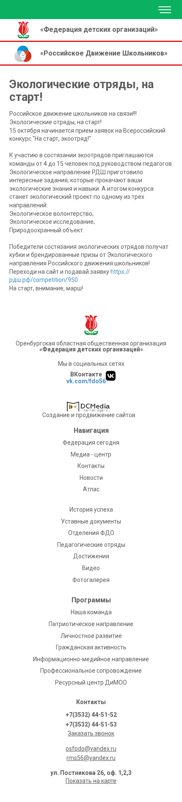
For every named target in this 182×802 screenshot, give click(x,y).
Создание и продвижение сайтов (88, 415)
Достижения (91, 556)
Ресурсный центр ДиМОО (91, 682)
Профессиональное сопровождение (91, 670)
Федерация (91, 442)
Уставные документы (91, 521)
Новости (91, 477)
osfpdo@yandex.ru (91, 748)
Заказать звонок (91, 733)
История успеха (91, 509)
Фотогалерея (91, 579)
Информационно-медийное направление (91, 659)
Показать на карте (91, 780)
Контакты (91, 465)
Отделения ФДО (91, 532)
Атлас (91, 489)
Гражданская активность (91, 647)
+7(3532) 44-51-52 (91, 714)
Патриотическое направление (91, 624)
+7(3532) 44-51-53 (91, 724)
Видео (91, 568)
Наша (91, 612)
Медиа (91, 454)
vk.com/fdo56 (86, 381)
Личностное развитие (91, 635)
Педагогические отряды (91, 544)
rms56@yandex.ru (91, 758)
